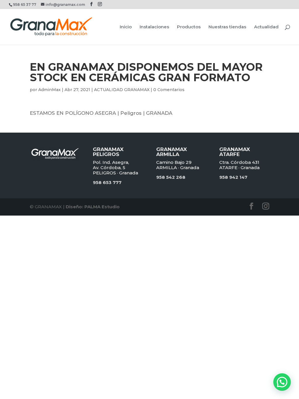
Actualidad (266, 27)
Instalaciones (154, 27)
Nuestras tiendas (227, 27)
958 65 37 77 (24, 4)
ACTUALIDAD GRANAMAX (122, 89)
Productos (189, 27)
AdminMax (49, 89)
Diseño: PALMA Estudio (93, 206)
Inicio (126, 27)
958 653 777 (107, 182)
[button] (282, 382)
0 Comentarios (169, 89)
